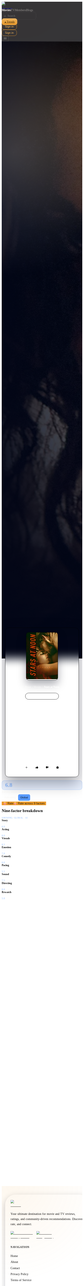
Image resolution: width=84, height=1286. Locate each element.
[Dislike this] (47, 767)
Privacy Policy (19, 1274)
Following (10, 797)
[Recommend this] (37, 767)
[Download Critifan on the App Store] (22, 1235)
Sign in (9, 26)
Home (28, 686)
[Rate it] (57, 767)
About (14, 1262)
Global (24, 797)
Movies (6, 10)
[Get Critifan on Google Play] (48, 1235)
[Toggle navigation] (5, 38)
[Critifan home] (42, 5)
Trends (9, 21)
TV (13, 10)
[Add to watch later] (26, 767)
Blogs (29, 10)
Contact (15, 1268)
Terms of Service (21, 1280)
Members (20, 10)
